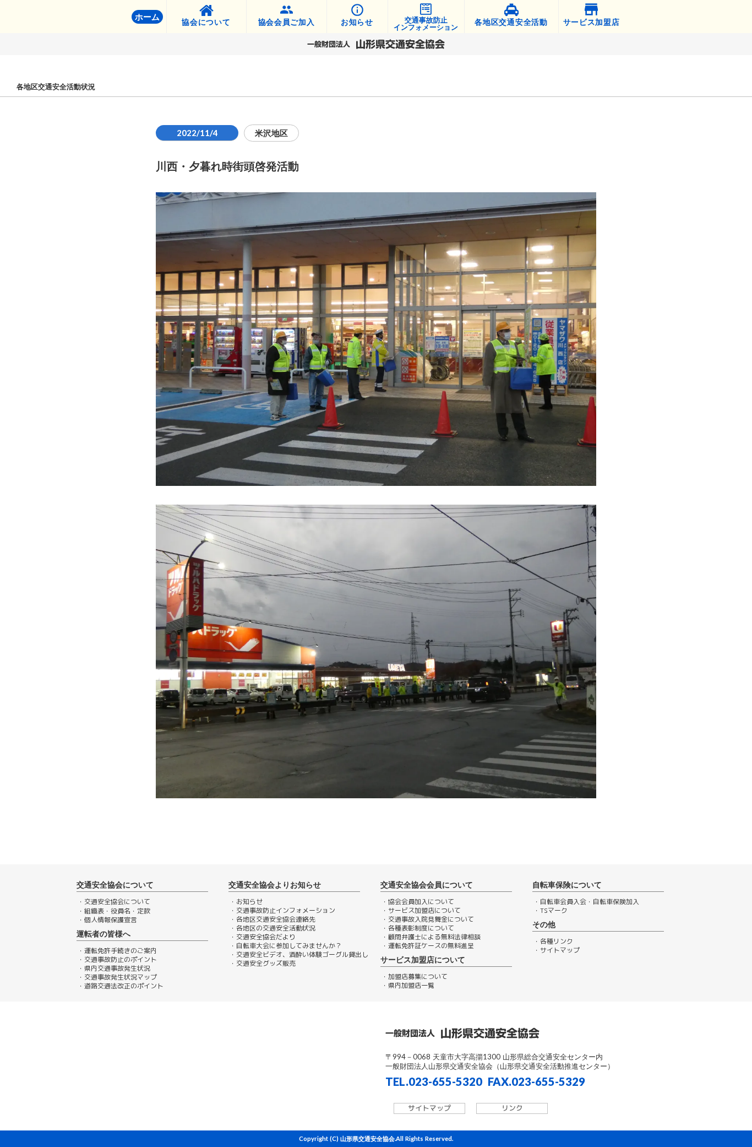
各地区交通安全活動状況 (56, 86)
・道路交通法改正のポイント (121, 986)
